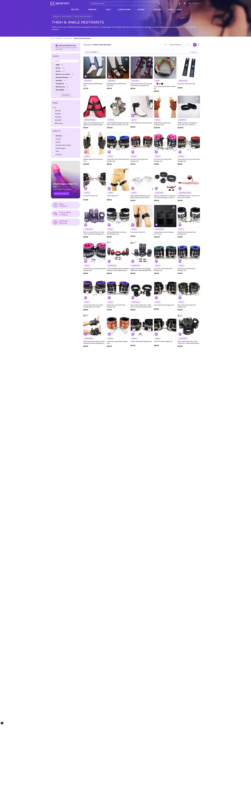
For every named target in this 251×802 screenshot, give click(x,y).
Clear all (193, 52)
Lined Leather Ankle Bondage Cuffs (164, 305)
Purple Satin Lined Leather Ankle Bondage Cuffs (116, 306)
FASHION (140, 9)
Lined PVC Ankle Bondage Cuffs (163, 341)
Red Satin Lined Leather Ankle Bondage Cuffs (139, 160)
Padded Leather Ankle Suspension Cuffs (93, 160)
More (179, 9)
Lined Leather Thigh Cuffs (138, 232)
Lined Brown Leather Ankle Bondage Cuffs (117, 342)
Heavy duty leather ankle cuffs (186, 83)
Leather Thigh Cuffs (112, 195)
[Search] (159, 3)
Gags (108, 9)
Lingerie (157, 9)
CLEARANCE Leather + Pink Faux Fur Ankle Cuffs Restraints (189, 196)
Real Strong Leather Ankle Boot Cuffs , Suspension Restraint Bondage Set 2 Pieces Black (94, 342)
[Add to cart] (103, 76)
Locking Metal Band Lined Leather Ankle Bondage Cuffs (116, 233)
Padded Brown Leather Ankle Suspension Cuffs (162, 124)
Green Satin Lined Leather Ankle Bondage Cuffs (163, 269)
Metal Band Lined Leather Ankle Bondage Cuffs (187, 233)
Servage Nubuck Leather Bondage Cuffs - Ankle (163, 233)
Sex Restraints (67, 16)
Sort (166, 44)
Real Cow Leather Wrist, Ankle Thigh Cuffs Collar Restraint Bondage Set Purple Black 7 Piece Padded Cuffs (93, 233)
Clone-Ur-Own (124, 9)
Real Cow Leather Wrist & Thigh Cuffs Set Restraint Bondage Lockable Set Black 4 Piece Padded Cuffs (165, 197)
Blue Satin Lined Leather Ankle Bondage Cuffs (186, 269)
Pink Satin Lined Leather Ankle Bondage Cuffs (162, 160)
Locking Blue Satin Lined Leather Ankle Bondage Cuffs (118, 160)
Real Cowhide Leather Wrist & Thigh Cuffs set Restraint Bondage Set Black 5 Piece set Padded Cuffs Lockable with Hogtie (142, 306)
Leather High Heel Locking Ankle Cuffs (141, 123)
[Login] (179, 3)
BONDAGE (92, 9)
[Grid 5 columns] (194, 44)
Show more (65, 95)
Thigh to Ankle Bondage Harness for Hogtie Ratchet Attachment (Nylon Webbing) (93, 124)
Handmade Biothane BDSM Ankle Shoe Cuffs (116, 84)
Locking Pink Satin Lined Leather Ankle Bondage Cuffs (94, 269)
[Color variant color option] (155, 84)
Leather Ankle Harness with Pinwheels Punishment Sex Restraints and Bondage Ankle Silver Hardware (141, 85)
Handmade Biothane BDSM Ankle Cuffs (92, 84)
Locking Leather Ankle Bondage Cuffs (141, 341)
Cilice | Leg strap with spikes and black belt (165, 87)
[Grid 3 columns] (198, 44)
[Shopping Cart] (185, 3)
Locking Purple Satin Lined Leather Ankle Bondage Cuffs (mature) (93, 306)
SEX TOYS (75, 9)
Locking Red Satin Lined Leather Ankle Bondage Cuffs (189, 160)
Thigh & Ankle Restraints (82, 16)
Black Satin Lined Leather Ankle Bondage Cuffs (187, 306)
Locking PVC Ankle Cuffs (90, 195)
